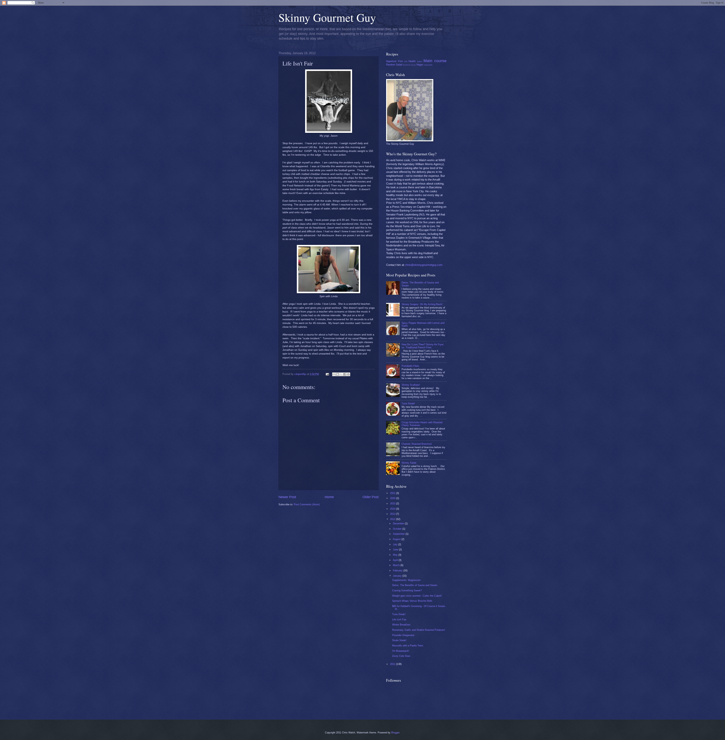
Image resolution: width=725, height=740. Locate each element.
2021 (393, 493)
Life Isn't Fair (399, 619)
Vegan (419, 64)
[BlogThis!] (337, 374)
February (398, 570)
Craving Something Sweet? (407, 590)
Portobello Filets (410, 366)
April (396, 560)
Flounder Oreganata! (403, 635)
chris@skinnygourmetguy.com (424, 264)
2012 (393, 519)
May (395, 554)
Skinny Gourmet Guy (327, 17)
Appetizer (391, 61)
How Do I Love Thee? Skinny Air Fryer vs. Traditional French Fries (422, 346)
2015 (393, 503)
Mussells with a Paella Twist (407, 645)
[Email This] (334, 374)
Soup (413, 65)
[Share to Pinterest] (348, 374)
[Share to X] (341, 374)
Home (329, 497)
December (399, 523)
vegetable (428, 65)
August (397, 539)
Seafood (406, 65)
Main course (435, 60)
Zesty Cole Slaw (401, 656)
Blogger (395, 732)
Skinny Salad (409, 462)
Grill (405, 61)
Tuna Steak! (408, 403)
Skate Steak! (399, 640)
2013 (393, 513)
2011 (393, 664)
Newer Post (287, 497)
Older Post (370, 497)
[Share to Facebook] (345, 374)
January (397, 575)
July (395, 544)
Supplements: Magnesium (406, 580)
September (399, 533)
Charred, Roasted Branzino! (417, 443)
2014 (393, 508)
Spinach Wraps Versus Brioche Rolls (412, 600)
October (397, 528)
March (396, 565)
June (396, 549)
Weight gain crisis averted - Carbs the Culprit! (417, 595)
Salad (399, 64)
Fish (400, 61)
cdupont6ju (300, 374)
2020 (393, 498)
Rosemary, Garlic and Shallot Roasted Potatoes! (418, 629)
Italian (419, 61)
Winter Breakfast (401, 624)
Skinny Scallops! (411, 384)
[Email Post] (327, 374)
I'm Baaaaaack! (400, 650)
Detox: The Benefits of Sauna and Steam (414, 585)
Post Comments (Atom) (307, 504)
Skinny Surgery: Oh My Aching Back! (422, 304)
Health (412, 61)
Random (390, 64)
